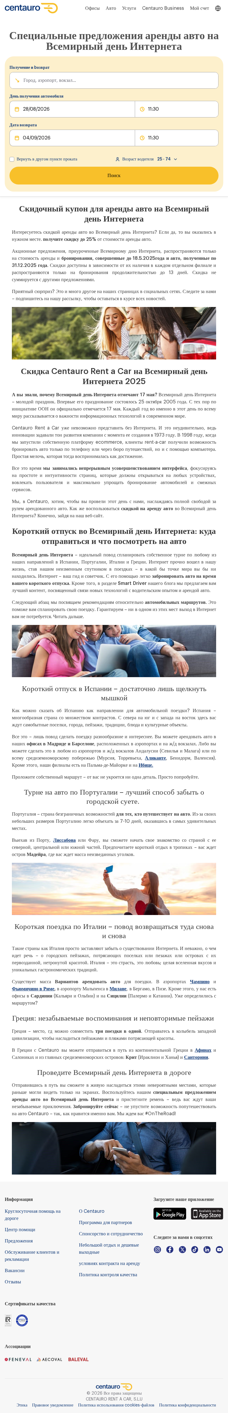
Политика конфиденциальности (187, 1405)
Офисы (92, 8)
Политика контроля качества (108, 1274)
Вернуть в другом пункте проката (47, 159)
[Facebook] (170, 1249)
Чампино (200, 981)
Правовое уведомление (52, 1405)
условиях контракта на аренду (109, 1263)
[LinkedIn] (207, 1249)
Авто (111, 8)
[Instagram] (157, 1249)
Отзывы (13, 1282)
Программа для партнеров (105, 1222)
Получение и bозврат (30, 68)
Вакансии (15, 1270)
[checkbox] (12, 159)
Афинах (203, 1050)
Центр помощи (20, 1229)
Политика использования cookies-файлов (116, 1405)
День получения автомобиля (37, 96)
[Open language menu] (218, 8)
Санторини (196, 1057)
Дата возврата (23, 125)
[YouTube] (219, 1249)
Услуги (129, 8)
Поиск (114, 175)
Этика (22, 1405)
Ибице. (146, 765)
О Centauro (91, 1211)
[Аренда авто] (31, 8)
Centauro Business (163, 8)
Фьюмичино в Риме (33, 988)
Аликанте (155, 758)
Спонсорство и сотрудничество (111, 1233)
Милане (118, 988)
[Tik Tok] (195, 1249)
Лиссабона (64, 840)
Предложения (19, 1241)
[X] (182, 1249)
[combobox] (24, 80)
